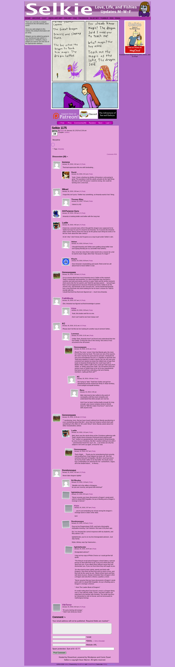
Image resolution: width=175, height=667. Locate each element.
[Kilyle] (66, 315)
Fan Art (67, 18)
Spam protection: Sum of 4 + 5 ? (65, 649)
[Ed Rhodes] (66, 483)
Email (118, 18)
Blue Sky (94, 18)
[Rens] (74, 393)
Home (27, 18)
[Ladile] (57, 226)
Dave (62, 130)
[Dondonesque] (57, 473)
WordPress (80, 664)
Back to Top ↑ (111, 664)
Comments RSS (112, 154)
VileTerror (67, 605)
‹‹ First (61, 123)
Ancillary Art (55, 18)
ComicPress (91, 664)
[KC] (57, 326)
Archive (36, 18)
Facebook (83, 18)
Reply (83, 164)
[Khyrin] (66, 262)
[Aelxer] (66, 245)
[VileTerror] (57, 611)
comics (67, 132)
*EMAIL (95, 641)
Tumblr (104, 18)
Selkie (66, 664)
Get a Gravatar (100, 641)
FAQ (75, 18)
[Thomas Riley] (66, 202)
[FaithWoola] (57, 305)
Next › (100, 123)
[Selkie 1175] (85, 108)
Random (92, 123)
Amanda (61, 149)
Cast (44, 18)
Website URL (91, 645)
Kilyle (73, 308)
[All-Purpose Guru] (57, 214)
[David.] (66, 175)
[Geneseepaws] (57, 275)
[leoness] (57, 165)
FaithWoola (67, 298)
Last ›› (108, 123)
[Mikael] (57, 192)
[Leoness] (66, 337)
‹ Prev (69, 123)
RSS (111, 18)
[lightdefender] (66, 495)
